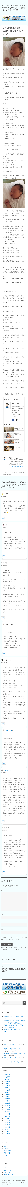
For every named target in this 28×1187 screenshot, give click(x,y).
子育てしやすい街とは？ (10, 1027)
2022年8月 (7, 1088)
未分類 (12, 437)
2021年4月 (7, 1122)
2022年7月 (7, 1090)
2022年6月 (7, 1092)
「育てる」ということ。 (10, 1057)
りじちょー (8, 770)
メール (3, 922)
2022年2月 (7, 1101)
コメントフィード (9, 1172)
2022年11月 (7, 1081)
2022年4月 (7, 1096)
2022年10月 (7, 1083)
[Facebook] (13, 419)
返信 (3, 518)
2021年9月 (7, 1112)
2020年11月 (7, 1133)
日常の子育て (10, 431)
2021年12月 (7, 1105)
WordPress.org (8, 1174)
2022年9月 (7, 1085)
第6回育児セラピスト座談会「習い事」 (15, 1025)
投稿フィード (7, 1170)
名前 (2, 914)
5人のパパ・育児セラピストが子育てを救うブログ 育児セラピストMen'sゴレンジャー (13, 8)
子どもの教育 (7, 1151)
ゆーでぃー (7, 472)
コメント (4, 890)
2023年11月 (7, 1074)
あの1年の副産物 (17, 434)
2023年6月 (7, 1077)
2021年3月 (7, 1125)
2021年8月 (7, 1114)
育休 (8, 474)
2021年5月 (7, 1120)
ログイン (6, 1168)
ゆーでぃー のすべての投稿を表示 (16, 466)
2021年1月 (7, 1129)
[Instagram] (16, 419)
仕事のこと (7, 1146)
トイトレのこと (8, 1062)
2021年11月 (7, 1107)
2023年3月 (7, 1079)
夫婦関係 (6, 1148)
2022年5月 (7, 1094)
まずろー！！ (17, 447)
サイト (3, 929)
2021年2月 (7, 1127)
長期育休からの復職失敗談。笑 (18, 441)
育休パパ (11, 474)
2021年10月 (7, 1109)
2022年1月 (7, 1103)
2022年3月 (7, 1098)
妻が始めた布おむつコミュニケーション (18, 429)
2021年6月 (7, 1118)
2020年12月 (7, 1131)
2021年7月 (7, 1116)
